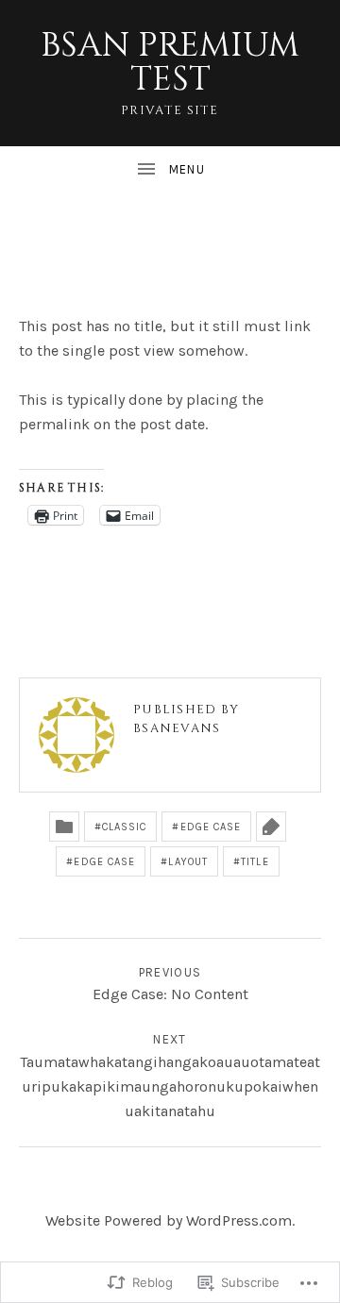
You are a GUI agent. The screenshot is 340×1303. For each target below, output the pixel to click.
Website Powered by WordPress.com (168, 1220)
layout (188, 862)
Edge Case (211, 827)
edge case (104, 862)
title (255, 862)
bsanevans (177, 728)
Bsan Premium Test (170, 62)
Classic (124, 827)
